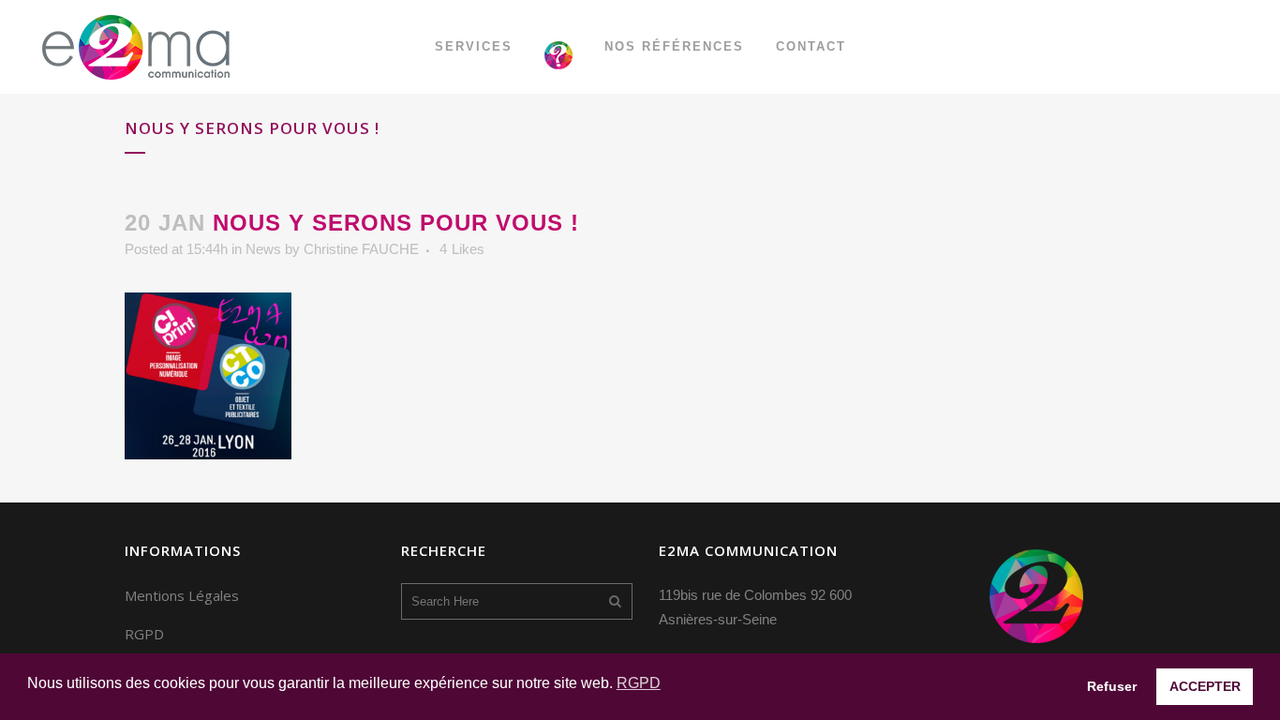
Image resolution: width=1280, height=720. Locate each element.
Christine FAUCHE (361, 249)
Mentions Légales (182, 595)
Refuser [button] (1112, 686)
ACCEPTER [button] (1205, 686)
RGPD (144, 633)
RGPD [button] (639, 683)
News (263, 249)
